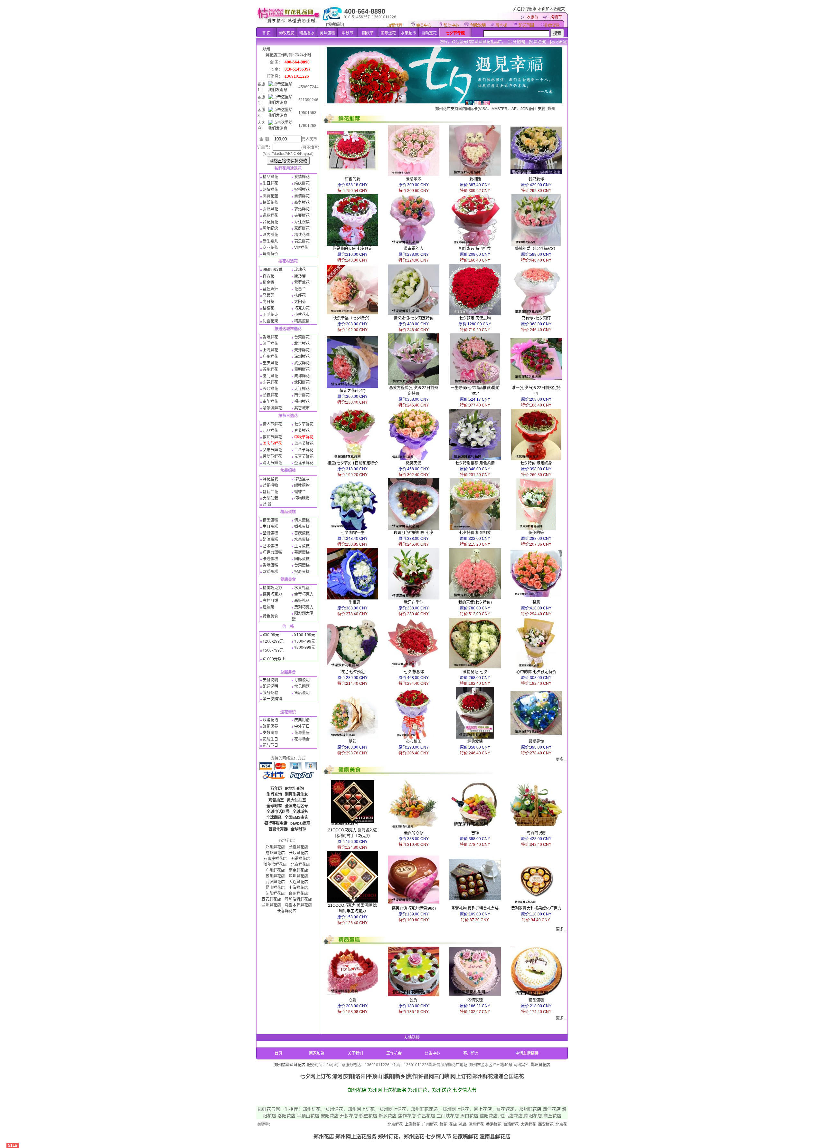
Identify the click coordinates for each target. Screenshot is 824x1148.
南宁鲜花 (302, 395)
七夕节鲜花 (304, 424)
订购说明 (302, 680)
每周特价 (270, 254)
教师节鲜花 (272, 437)
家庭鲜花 (302, 228)
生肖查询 (274, 794)
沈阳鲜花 (302, 382)
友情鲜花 (270, 189)
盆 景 (267, 504)
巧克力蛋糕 (272, 552)
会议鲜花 (270, 209)
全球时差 (274, 806)
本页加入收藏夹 (551, 9)
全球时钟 (298, 829)
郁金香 (268, 282)
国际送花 (388, 33)
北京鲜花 (302, 343)
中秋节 (347, 33)
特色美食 (270, 616)
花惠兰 (300, 289)
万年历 (276, 788)
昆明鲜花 (302, 369)
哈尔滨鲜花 (272, 408)
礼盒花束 (270, 321)
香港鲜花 (270, 337)
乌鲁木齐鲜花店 (298, 905)
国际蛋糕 (302, 559)
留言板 (501, 25)
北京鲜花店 (300, 864)
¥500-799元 (273, 650)
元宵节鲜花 (304, 456)
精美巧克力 (272, 588)
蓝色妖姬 (270, 289)
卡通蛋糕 (270, 559)
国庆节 (368, 33)
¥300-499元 (304, 641)
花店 (397, 1124)
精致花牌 (302, 235)
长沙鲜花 (270, 389)
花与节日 (270, 745)
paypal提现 (300, 823)
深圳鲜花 (302, 356)
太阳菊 (300, 302)
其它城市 (302, 408)
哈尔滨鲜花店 (275, 864)
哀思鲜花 (302, 241)
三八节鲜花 (304, 450)
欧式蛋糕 (270, 571)
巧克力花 (302, 308)
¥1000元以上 (274, 659)
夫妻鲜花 (302, 215)
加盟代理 (395, 25)
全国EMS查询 (296, 817)
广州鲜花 (270, 356)
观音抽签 (276, 800)
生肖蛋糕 (302, 546)
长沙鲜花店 (298, 853)
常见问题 (302, 686)
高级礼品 (302, 600)
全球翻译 (274, 817)
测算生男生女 (296, 794)
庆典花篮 (270, 196)
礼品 (407, 1124)
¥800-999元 (304, 647)
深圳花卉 (559, 1124)
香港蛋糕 (270, 565)
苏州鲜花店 (275, 876)
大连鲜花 (302, 389)
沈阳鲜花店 (275, 893)
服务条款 (270, 693)
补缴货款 (552, 25)
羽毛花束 (270, 314)
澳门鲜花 (270, 343)
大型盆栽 (270, 498)
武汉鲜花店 (275, 882)
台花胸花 (270, 222)
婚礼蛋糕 (302, 526)
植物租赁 (302, 498)
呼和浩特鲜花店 (298, 899)
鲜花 (387, 1124)
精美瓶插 (302, 321)
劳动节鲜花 (272, 456)
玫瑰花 (300, 269)
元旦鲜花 (270, 430)
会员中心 (424, 25)
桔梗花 (268, 308)
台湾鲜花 (302, 337)
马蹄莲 (268, 295)
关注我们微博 (524, 9)
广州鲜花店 (275, 870)
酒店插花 (270, 235)
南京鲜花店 (298, 870)
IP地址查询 (294, 788)
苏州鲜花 (270, 369)
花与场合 (302, 739)
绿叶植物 (302, 485)
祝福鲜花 (302, 189)
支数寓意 (270, 733)
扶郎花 (300, 295)
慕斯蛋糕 (302, 552)
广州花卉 (542, 1124)
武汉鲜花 (302, 363)
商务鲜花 (302, 202)
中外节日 (302, 726)
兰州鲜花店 (271, 905)
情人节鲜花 (272, 424)
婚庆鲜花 (302, 183)
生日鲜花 (270, 183)
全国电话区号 (296, 806)
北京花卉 (507, 1124)
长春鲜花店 (298, 847)
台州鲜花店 (298, 893)
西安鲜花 (490, 1124)
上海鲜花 (270, 350)
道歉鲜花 (270, 215)
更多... (561, 759)
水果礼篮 (302, 588)
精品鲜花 (270, 177)
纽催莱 (268, 607)
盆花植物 (270, 485)
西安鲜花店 (271, 899)
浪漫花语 (270, 720)
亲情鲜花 (302, 196)
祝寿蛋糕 (302, 571)
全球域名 (300, 811)
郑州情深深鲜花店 (289, 1065)
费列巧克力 (304, 607)
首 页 (266, 33)
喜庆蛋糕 (302, 533)
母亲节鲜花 (304, 443)
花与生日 (270, 739)
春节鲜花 (302, 430)
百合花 (268, 276)
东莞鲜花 (270, 382)
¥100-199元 (304, 635)
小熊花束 (302, 314)
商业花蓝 (270, 247)
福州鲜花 (302, 401)
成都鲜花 (302, 376)
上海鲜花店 (298, 887)
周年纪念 (270, 228)
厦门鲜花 (270, 376)
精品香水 (307, 33)
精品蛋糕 (270, 520)
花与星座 (302, 733)
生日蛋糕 (270, 526)
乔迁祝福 (302, 222)
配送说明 (270, 686)
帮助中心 (451, 25)
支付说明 (270, 680)
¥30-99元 (271, 635)
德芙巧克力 (272, 594)
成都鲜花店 (275, 853)
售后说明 (302, 693)
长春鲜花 (270, 395)
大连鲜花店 (298, 882)
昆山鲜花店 (275, 887)
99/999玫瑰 (273, 269)
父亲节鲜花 (272, 450)
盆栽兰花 (270, 492)
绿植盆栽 (302, 479)
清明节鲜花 (272, 463)
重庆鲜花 (270, 363)
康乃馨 (300, 276)
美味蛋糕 (327, 33)
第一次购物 (272, 699)
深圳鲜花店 (298, 876)
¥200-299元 (273, 641)
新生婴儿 (270, 241)
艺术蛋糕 (270, 546)
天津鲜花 (302, 350)
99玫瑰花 (287, 33)
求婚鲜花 (302, 209)
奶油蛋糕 (270, 539)
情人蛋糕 (302, 520)
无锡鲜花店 (300, 858)
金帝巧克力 (304, 594)
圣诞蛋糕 (270, 533)
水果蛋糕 (302, 539)
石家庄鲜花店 (275, 858)
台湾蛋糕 (302, 565)
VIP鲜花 (301, 247)
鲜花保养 (270, 726)
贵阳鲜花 (270, 401)
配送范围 (526, 25)
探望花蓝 (270, 202)
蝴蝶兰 (300, 492)
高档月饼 (270, 600)
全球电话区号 (278, 811)
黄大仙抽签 (296, 800)
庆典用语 (302, 720)
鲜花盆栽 (270, 479)
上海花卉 (524, 1124)
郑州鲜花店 (275, 847)
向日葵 (268, 302)
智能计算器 (278, 829)
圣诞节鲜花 (304, 463)
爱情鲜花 (302, 177)
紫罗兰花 (302, 282)
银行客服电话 (275, 823)
